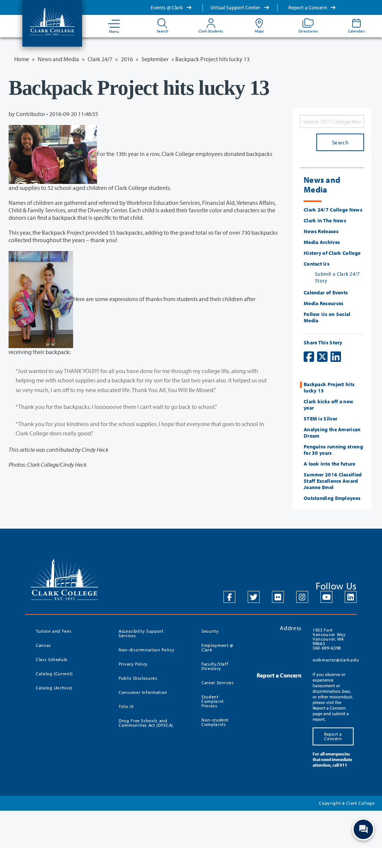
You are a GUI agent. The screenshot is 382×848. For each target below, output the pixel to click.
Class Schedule (52, 659)
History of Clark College (332, 253)
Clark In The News (325, 220)
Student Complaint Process (212, 701)
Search (340, 142)
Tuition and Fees (53, 631)
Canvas (43, 645)
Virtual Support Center (236, 7)
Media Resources (324, 303)
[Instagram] (302, 597)
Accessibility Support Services (141, 633)
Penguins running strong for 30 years (333, 449)
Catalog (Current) (54, 673)
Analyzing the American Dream (332, 432)
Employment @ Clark (217, 647)
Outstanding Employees (332, 498)
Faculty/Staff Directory (214, 666)
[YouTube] (326, 597)
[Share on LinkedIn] (336, 356)
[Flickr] (278, 597)
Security (210, 631)
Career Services (217, 682)
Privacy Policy (133, 664)
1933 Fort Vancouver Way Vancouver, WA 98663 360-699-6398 (329, 639)
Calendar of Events (326, 292)
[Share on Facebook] (309, 356)
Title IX (126, 706)
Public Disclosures (138, 678)
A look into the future (330, 463)
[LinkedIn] (351, 597)
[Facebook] (229, 597)
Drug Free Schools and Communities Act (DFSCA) (146, 723)
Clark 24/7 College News (333, 209)
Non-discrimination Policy (146, 650)
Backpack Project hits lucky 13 (329, 387)
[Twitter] (254, 597)
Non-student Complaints (215, 722)
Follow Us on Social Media (327, 317)
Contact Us (316, 263)
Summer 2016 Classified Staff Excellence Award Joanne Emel (333, 481)
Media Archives (322, 242)
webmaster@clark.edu (336, 660)
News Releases (321, 231)
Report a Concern (308, 7)
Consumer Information (143, 692)
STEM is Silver (320, 418)
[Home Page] (52, 21)
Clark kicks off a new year (328, 404)
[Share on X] (322, 356)
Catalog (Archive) (54, 688)
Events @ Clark (167, 7)
